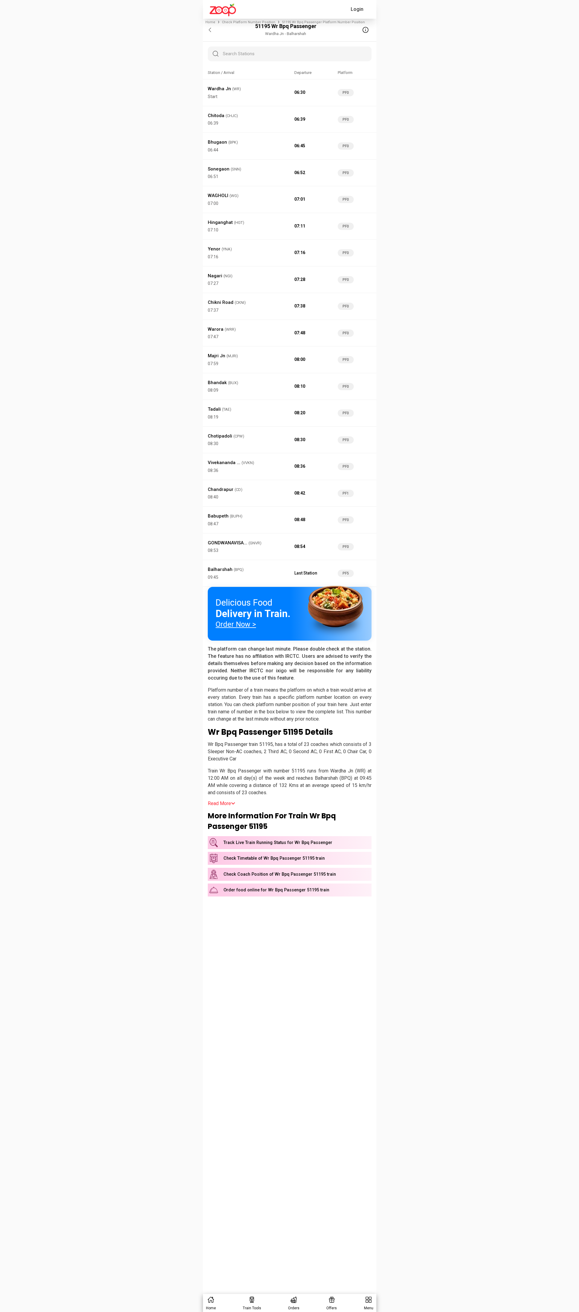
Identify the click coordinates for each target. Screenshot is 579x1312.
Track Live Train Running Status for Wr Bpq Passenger (277, 842)
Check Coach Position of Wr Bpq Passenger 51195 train (279, 874)
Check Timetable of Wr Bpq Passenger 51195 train (274, 858)
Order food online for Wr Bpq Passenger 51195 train (276, 890)
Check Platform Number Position (248, 22)
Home (210, 22)
